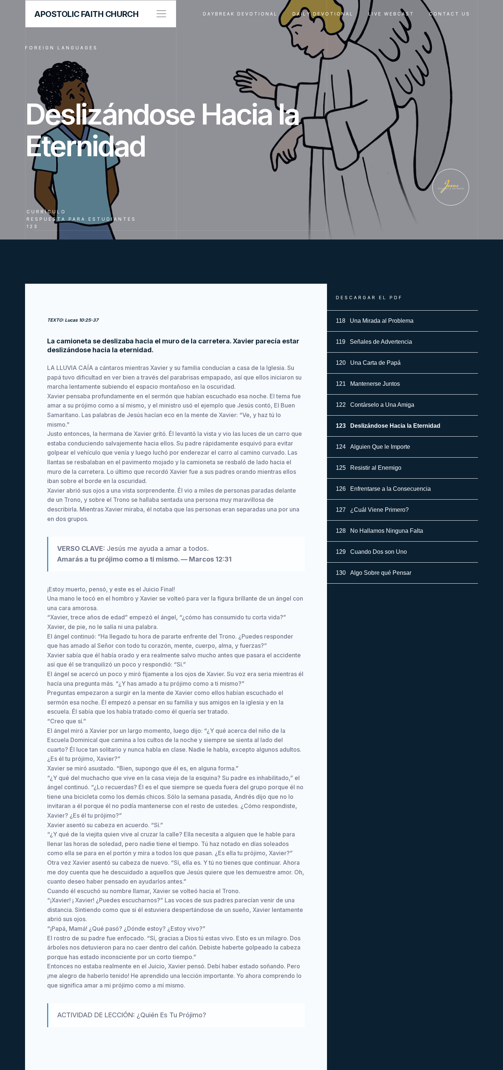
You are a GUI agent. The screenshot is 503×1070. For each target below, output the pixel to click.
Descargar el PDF (369, 297)
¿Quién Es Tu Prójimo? (171, 1015)
